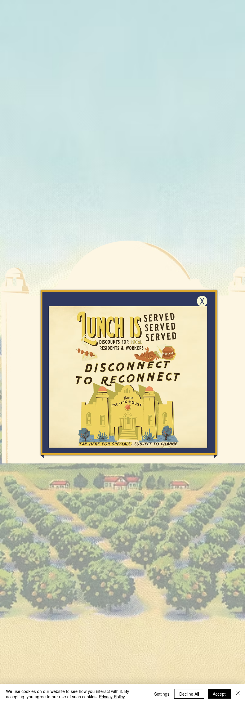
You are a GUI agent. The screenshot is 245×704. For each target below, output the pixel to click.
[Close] (237, 693)
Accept (219, 694)
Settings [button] (161, 694)
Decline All (189, 694)
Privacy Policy (112, 697)
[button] (202, 301)
